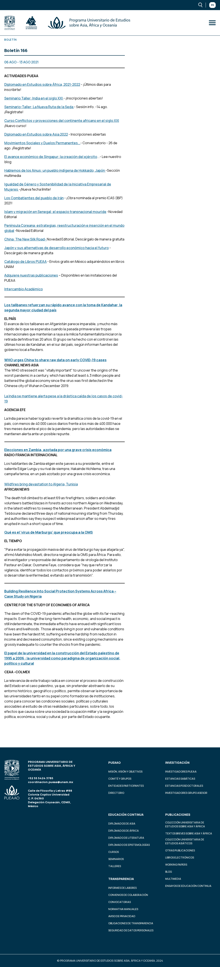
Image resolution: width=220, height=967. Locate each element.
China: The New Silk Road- (25, 239)
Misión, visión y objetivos (125, 771)
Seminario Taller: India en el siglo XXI (33, 98)
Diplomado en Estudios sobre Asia (31, 134)
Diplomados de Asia (121, 823)
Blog (168, 872)
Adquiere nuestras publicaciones (31, 275)
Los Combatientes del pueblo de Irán (34, 198)
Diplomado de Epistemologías (129, 845)
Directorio (116, 793)
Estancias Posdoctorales (184, 786)
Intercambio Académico (23, 289)
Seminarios (116, 859)
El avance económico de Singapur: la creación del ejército (50, 156)
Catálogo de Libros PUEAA (25, 261)
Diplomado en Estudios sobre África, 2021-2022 (42, 84)
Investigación (177, 762)
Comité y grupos (119, 778)
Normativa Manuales (123, 909)
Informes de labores (122, 888)
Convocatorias (119, 902)
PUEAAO (114, 762)
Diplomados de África (123, 830)
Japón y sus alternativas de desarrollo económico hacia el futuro (56, 247)
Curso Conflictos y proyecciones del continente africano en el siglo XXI (61, 120)
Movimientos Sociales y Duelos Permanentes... (42, 143)
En (212, 4)
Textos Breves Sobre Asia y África (188, 833)
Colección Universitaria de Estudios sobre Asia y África (185, 824)
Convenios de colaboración (128, 895)
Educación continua (126, 814)
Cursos (113, 852)
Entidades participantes (126, 786)
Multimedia (173, 879)
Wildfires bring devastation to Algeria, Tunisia (41, 484)
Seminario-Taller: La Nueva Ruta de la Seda (39, 106)
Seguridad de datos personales (130, 930)
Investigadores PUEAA (181, 771)
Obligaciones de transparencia (130, 923)
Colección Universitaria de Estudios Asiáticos (184, 841)
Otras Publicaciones (180, 850)
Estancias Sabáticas (180, 778)
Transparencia (121, 879)
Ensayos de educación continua (188, 886)
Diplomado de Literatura (126, 838)
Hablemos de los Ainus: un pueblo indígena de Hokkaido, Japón (54, 170)
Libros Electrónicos (179, 857)
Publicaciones (177, 814)
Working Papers (176, 864)
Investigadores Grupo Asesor (186, 793)
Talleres (114, 866)
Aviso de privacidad (121, 916)
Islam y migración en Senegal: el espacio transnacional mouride (55, 211)
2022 (63, 134)
